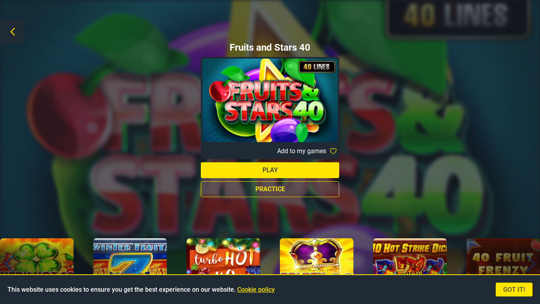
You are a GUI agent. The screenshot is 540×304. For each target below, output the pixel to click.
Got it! (514, 289)
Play (270, 170)
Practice (270, 189)
